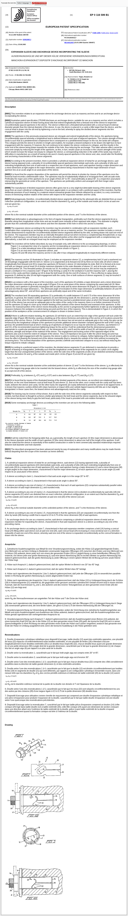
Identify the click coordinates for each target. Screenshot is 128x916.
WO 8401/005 (69, 42)
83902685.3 (27, 39)
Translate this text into (8, 3)
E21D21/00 (114, 33)
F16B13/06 (96, 33)
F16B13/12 (105, 33)
